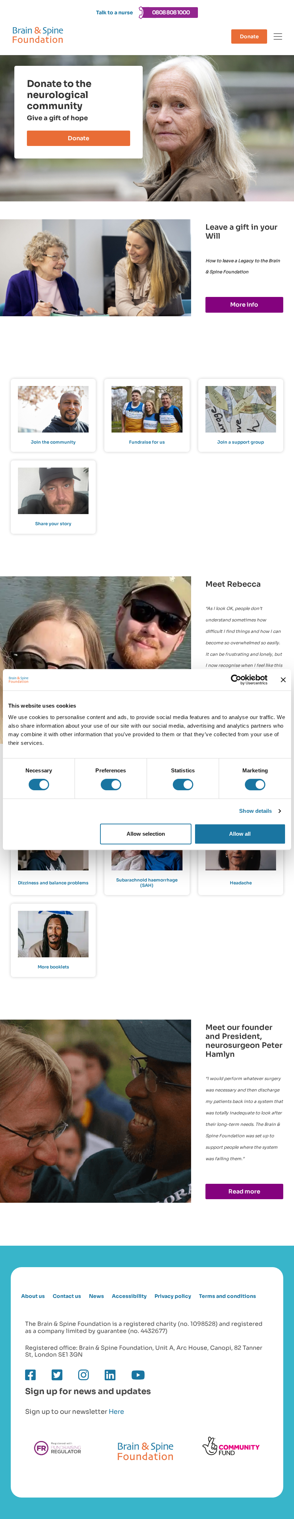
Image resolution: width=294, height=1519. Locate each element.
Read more (244, 1191)
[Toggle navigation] (277, 36)
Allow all (240, 834)
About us (33, 1296)
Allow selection (146, 834)
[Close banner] (283, 679)
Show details (255, 811)
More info (244, 304)
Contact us (67, 1296)
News (96, 1296)
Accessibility (129, 1296)
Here (116, 1412)
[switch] (111, 784)
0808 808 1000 (171, 12)
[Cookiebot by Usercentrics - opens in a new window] (236, 679)
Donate (249, 36)
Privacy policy (173, 1296)
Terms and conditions (227, 1296)
